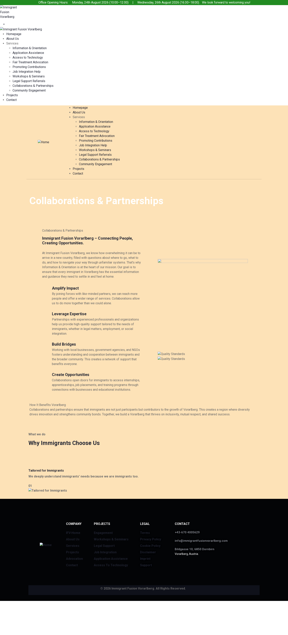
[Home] (43, 142)
